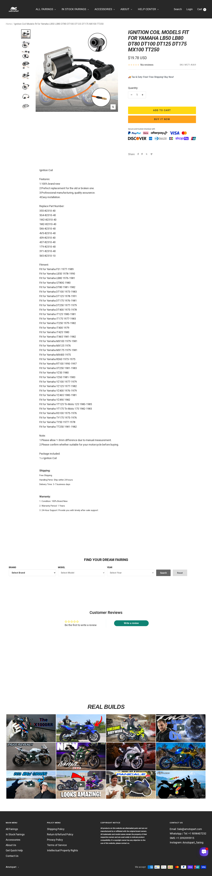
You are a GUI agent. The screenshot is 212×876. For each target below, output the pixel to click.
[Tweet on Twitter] (146, 154)
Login (189, 9)
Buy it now (162, 119)
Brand (12, 567)
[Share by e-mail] (151, 154)
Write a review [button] (131, 623)
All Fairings (12, 829)
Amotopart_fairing (193, 842)
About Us (11, 845)
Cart (201, 9)
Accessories (13, 839)
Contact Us (12, 855)
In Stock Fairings (15, 834)
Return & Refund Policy (60, 834)
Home (9, 24)
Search (178, 9)
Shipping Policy (55, 829)
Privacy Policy (55, 839)
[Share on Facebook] (138, 154)
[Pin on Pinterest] (142, 154)
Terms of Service (57, 845)
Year (109, 567)
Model (61, 567)
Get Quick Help (14, 850)
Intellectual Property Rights (62, 850)
